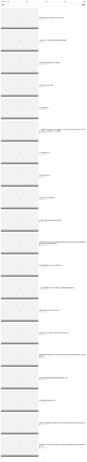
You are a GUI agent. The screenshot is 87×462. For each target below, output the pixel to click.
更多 (84, 1)
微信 (46, 1)
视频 (65, 1)
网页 (8, 1)
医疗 (27, 1)
